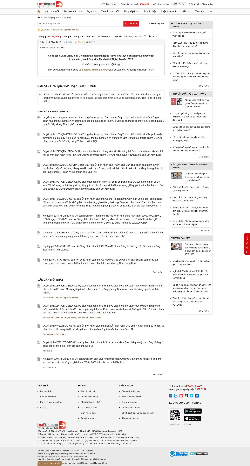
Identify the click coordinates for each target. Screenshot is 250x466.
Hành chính (48, 298)
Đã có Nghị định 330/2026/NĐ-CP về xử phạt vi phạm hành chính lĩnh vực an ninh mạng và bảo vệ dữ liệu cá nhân (192, 288)
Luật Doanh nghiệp (66, 463)
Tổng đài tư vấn (88, 418)
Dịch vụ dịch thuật (89, 407)
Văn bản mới (52, 11)
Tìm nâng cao (157, 23)
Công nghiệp (49, 334)
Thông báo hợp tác (131, 418)
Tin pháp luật (131, 11)
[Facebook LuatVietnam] (170, 396)
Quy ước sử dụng (130, 402)
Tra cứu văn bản (73, 11)
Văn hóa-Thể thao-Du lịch (89, 317)
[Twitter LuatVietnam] (191, 396)
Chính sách (61, 334)
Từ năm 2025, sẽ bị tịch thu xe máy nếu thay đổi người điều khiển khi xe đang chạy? (191, 76)
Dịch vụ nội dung (88, 413)
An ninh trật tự (49, 367)
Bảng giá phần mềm (131, 391)
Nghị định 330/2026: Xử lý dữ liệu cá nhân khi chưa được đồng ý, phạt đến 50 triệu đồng (190, 274)
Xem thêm (158, 272)
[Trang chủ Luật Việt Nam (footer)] (52, 428)
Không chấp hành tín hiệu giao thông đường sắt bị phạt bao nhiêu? (197, 103)
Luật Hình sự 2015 (98, 463)
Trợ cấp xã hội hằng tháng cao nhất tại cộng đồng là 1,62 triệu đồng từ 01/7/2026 (191, 301)
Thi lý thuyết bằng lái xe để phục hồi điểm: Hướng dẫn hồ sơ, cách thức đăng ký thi (189, 116)
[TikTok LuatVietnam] (186, 396)
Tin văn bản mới (110, 11)
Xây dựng (47, 351)
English (181, 4)
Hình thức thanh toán (131, 396)
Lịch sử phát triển (48, 396)
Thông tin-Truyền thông (65, 317)
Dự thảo (91, 11)
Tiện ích (199, 11)
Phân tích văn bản (89, 396)
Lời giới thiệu (46, 391)
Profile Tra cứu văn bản (51, 402)
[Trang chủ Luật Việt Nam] (50, 4)
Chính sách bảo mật (131, 407)
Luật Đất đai (82, 463)
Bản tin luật (149, 11)
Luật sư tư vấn (169, 11)
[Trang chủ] (39, 11)
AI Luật (186, 11)
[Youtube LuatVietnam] (181, 396)
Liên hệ (43, 407)
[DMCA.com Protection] (199, 455)
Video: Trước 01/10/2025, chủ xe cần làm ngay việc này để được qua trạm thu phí (190, 210)
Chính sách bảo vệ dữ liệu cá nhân (138, 413)
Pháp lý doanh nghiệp (91, 402)
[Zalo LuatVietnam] (176, 396)
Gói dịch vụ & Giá (161, 4)
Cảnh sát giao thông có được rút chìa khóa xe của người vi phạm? (197, 176)
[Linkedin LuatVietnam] (197, 396)
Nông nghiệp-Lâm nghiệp (66, 298)
